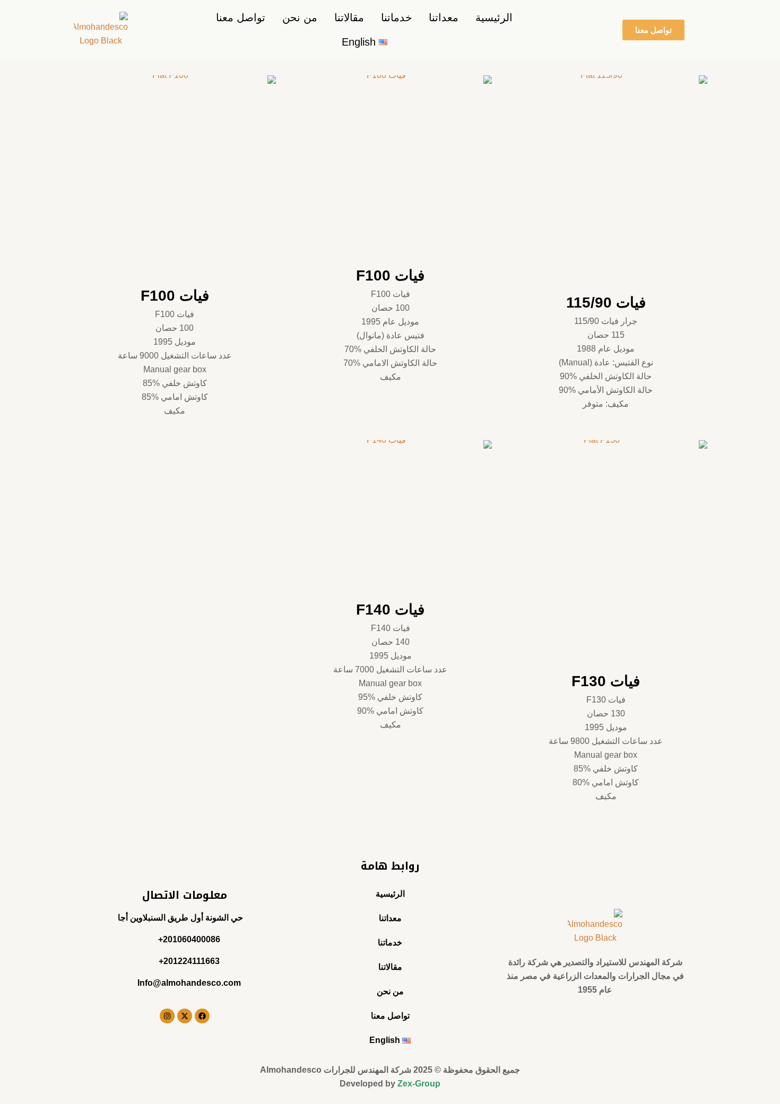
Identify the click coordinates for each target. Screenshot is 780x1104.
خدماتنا (396, 17)
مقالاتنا (349, 17)
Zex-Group (418, 1083)
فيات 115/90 (606, 302)
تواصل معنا (240, 17)
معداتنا (443, 17)
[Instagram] (167, 1016)
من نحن (299, 17)
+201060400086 (189, 939)
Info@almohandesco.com (189, 982)
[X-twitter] (184, 1016)
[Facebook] (202, 1016)
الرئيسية (494, 17)
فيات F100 (390, 275)
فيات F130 (605, 681)
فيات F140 (390, 609)
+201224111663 (189, 961)
